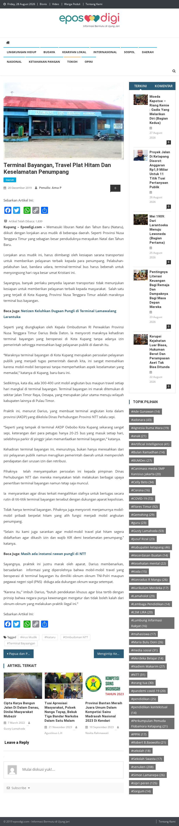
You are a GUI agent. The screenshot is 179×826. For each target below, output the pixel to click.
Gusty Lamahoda (14, 728)
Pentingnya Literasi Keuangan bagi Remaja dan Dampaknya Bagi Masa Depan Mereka (159, 289)
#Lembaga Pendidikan (150, 604)
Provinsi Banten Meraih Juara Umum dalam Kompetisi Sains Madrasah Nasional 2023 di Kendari (103, 712)
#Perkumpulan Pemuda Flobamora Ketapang (149, 723)
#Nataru (50, 637)
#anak (138, 436)
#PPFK (138, 734)
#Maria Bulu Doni (147, 642)
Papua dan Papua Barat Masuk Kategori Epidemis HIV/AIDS (21, 654)
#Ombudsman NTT (75, 637)
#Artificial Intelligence (150, 444)
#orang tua (142, 683)
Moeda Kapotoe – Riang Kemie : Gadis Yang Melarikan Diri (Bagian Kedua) (159, 110)
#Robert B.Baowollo (148, 742)
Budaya (49, 52)
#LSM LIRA (142, 612)
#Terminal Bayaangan (21, 643)
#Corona (140, 490)
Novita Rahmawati (96, 733)
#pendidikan (143, 699)
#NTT (138, 675)
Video (55, 4)
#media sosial (144, 650)
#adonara (141, 420)
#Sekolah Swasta (146, 759)
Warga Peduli (72, 4)
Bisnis (43, 4)
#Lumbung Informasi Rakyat (146, 623)
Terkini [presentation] (140, 86)
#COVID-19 (142, 498)
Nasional (14, 62)
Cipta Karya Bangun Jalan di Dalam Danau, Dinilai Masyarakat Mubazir (21, 709)
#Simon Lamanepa (148, 775)
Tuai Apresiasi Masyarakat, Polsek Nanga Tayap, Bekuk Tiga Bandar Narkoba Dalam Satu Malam (61, 712)
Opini (89, 62)
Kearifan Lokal (74, 52)
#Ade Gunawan (145, 411)
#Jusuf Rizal (143, 539)
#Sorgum (141, 791)
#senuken (142, 767)
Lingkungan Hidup (21, 52)
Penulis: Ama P (50, 188)
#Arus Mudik (28, 637)
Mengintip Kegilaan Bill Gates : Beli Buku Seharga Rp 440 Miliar (110, 654)
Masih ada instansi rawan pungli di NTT (53, 553)
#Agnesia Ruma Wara (150, 428)
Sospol (129, 52)
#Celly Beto (142, 482)
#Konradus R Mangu (149, 579)
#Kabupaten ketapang (150, 547)
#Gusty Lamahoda (147, 531)
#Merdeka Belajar (147, 658)
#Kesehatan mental (148, 563)
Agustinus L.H (53, 733)
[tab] (140, 86)
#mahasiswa (143, 634)
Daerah (148, 52)
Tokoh (72, 62)
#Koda (139, 571)
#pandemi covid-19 (148, 691)
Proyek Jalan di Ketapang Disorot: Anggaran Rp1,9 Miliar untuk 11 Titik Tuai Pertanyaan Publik (160, 169)
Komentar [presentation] (164, 86)
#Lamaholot (143, 596)
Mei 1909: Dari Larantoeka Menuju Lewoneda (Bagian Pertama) (159, 229)
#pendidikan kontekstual (149, 710)
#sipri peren (144, 783)
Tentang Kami (94, 4)
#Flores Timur (144, 506)
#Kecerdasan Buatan (149, 555)
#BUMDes (141, 460)
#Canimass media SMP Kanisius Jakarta (148, 471)
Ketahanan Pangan (44, 62)
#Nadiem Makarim (148, 666)
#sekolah (140, 751)
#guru (138, 523)
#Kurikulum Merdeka (149, 588)
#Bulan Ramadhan (148, 452)
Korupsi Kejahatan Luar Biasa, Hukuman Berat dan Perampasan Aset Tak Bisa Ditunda (160, 351)
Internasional (105, 52)
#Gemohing (142, 515)
